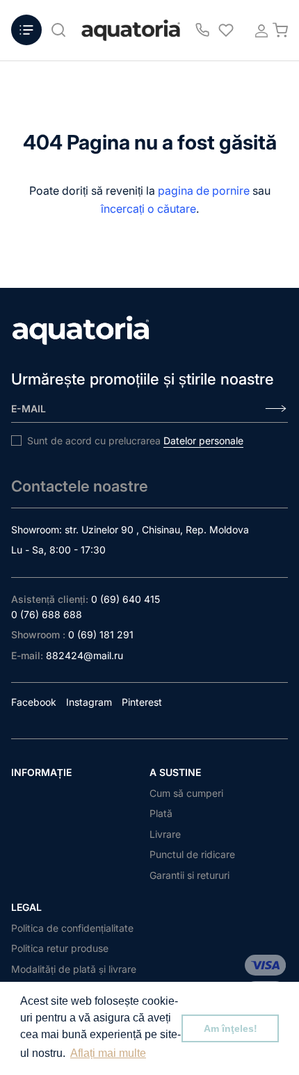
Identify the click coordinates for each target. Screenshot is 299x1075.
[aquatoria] (131, 30)
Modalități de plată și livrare (73, 969)
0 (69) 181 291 (101, 634)
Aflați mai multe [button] (108, 1053)
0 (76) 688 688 (46, 614)
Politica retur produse (59, 948)
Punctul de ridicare (192, 854)
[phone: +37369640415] (202, 30)
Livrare (165, 834)
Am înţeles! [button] (230, 1028)
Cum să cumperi (186, 793)
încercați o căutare (148, 209)
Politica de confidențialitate (72, 928)
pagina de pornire (204, 190)
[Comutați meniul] (26, 30)
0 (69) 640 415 (125, 599)
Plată (161, 813)
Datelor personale (203, 440)
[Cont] (257, 30)
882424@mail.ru (84, 655)
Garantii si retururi (189, 875)
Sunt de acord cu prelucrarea (135, 440)
